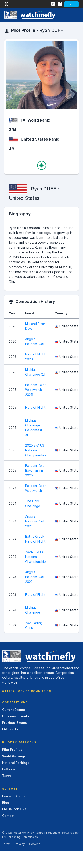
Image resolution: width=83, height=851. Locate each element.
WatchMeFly (22, 832)
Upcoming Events (15, 716)
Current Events (13, 710)
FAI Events (10, 729)
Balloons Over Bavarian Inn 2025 (35, 470)
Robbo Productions (48, 832)
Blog (5, 802)
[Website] (41, 165)
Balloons (8, 769)
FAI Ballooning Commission (28, 691)
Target (7, 775)
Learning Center (14, 796)
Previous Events (14, 722)
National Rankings (15, 763)
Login (71, 4)
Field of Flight (35, 407)
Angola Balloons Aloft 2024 (35, 521)
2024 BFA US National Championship (35, 556)
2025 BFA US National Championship (35, 450)
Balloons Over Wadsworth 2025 (35, 389)
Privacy (20, 844)
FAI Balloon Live (14, 809)
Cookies (34, 844)
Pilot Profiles (12, 749)
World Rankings (14, 756)
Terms (6, 844)
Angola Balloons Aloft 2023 (35, 577)
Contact (8, 816)
